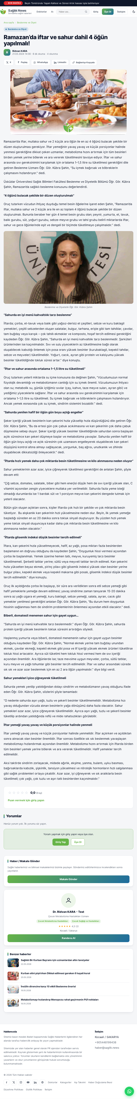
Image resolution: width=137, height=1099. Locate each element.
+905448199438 (105, 1042)
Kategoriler (66, 1082)
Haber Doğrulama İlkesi (100, 1082)
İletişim (121, 11)
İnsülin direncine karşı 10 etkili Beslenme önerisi (48, 986)
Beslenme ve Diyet (26, 22)
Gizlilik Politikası (34, 1089)
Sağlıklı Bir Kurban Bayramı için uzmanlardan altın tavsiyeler (55, 960)
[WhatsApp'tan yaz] (129, 1091)
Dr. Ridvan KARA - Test (68, 911)
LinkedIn (62, 62)
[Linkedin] (35, 1082)
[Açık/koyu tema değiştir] (134, 12)
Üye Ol (107, 11)
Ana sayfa (9, 22)
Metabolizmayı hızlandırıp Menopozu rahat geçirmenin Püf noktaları (60, 999)
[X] (14, 1082)
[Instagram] (21, 1082)
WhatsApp (42, 62)
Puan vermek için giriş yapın (26, 800)
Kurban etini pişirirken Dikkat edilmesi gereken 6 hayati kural (55, 973)
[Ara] (86, 11)
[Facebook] (6, 1082)
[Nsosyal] (42, 1082)
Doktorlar (42, 11)
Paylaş (24, 62)
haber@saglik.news (107, 1047)
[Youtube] (28, 1082)
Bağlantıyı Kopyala (85, 62)
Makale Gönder (68, 879)
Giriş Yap (60, 842)
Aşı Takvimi (80, 1082)
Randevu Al (68, 938)
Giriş (95, 11)
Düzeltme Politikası (13, 1089)
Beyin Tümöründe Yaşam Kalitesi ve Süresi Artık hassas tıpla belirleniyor (62, 3)
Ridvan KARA (19, 51)
